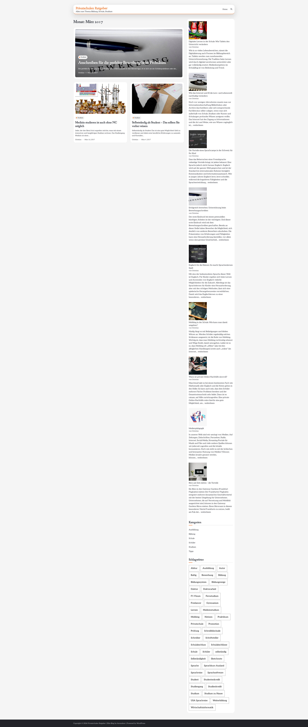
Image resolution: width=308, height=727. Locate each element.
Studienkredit (215, 686)
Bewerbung (207, 575)
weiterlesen (198, 125)
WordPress (141, 723)
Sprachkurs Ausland (214, 665)
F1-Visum (196, 596)
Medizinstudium (211, 610)
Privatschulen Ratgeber (91, 8)
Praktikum (223, 617)
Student (195, 679)
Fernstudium (212, 596)
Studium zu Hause (213, 693)
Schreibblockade (212, 631)
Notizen (208, 617)
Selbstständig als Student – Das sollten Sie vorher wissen (156, 124)
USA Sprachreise (199, 700)
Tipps (191, 551)
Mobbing (195, 617)
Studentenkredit (212, 679)
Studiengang (197, 686)
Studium (83, 57)
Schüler (192, 543)
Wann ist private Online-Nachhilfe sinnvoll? (208, 377)
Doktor (194, 589)
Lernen (194, 610)
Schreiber (195, 638)
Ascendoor (121, 723)
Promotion (214, 624)
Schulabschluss (198, 645)
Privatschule (197, 624)
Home (225, 9)
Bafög (193, 575)
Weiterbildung (220, 700)
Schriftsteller (211, 638)
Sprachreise (196, 672)
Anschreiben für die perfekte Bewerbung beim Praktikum (122, 62)
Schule (192, 538)
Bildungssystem (198, 582)
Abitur (194, 568)
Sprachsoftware (215, 672)
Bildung (192, 534)
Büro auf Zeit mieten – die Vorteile (203, 483)
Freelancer (196, 603)
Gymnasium (212, 603)
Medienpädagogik (196, 428)
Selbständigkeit (198, 658)
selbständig (220, 652)
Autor (222, 568)
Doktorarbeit (209, 589)
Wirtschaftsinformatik (202, 707)
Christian (81, 73)
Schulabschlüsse (219, 645)
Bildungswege (218, 582)
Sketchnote (216, 658)
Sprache (195, 665)
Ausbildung (194, 530)
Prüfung (195, 631)
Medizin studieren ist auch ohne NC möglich (96, 124)
